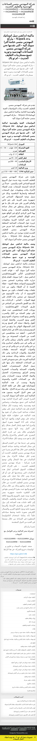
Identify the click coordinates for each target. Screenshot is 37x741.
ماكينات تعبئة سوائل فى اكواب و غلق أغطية (23, 662)
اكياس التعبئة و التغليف (29, 604)
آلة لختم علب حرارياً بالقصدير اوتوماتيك (24, 711)
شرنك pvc (32, 622)
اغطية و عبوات (31, 601)
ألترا (15, 557)
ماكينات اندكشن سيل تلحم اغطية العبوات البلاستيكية (17, 32)
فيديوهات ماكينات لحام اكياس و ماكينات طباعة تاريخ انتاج (19, 639)
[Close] (35, 737)
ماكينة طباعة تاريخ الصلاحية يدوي (26, 701)
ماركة (6, 562)
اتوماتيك (11, 557)
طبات (33, 629)
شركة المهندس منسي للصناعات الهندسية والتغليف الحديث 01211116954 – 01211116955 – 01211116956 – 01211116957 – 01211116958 (18, 8)
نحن (15, 564)
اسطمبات (32, 593)
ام (15, 559)
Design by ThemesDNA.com (19, 733)
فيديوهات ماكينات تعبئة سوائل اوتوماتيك (24, 636)
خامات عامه (32, 615)
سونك (22, 562)
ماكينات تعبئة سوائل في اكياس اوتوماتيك (24, 666)
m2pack (30, 557)
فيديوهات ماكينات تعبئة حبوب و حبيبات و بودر (23, 632)
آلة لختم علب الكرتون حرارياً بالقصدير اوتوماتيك (22, 715)
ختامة (26, 562)
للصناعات (10, 562)
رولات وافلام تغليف (30, 618)
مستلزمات (28, 564)
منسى (23, 564)
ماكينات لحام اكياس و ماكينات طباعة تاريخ (23, 687)
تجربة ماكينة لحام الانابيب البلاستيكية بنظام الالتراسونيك (20, 704)
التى (34, 559)
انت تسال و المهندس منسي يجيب (25, 608)
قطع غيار (32, 643)
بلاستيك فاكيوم (31, 611)
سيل (19, 562)
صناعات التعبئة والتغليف (28, 625)
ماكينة (33, 564)
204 (26, 557)
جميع (30, 562)
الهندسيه (19, 559)
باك (8, 559)
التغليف (6, 557)
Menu (30, 21)
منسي (18, 564)
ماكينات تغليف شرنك (29, 680)
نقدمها (11, 564)
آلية (18, 557)
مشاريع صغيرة (31, 690)
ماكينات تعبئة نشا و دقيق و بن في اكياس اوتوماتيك (21, 673)
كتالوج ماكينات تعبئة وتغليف (27, 646)
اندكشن (12, 559)
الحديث (30, 559)
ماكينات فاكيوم (31, 683)
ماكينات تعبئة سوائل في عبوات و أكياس (24, 669)
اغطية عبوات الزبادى (29, 597)
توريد (33, 562)
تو (6, 559)
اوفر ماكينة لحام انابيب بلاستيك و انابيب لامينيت (22, 708)
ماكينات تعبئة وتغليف (29, 676)
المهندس (24, 559)
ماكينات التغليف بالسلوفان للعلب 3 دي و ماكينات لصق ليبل (19, 650)
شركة (15, 562)
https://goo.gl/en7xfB (18, 554)
